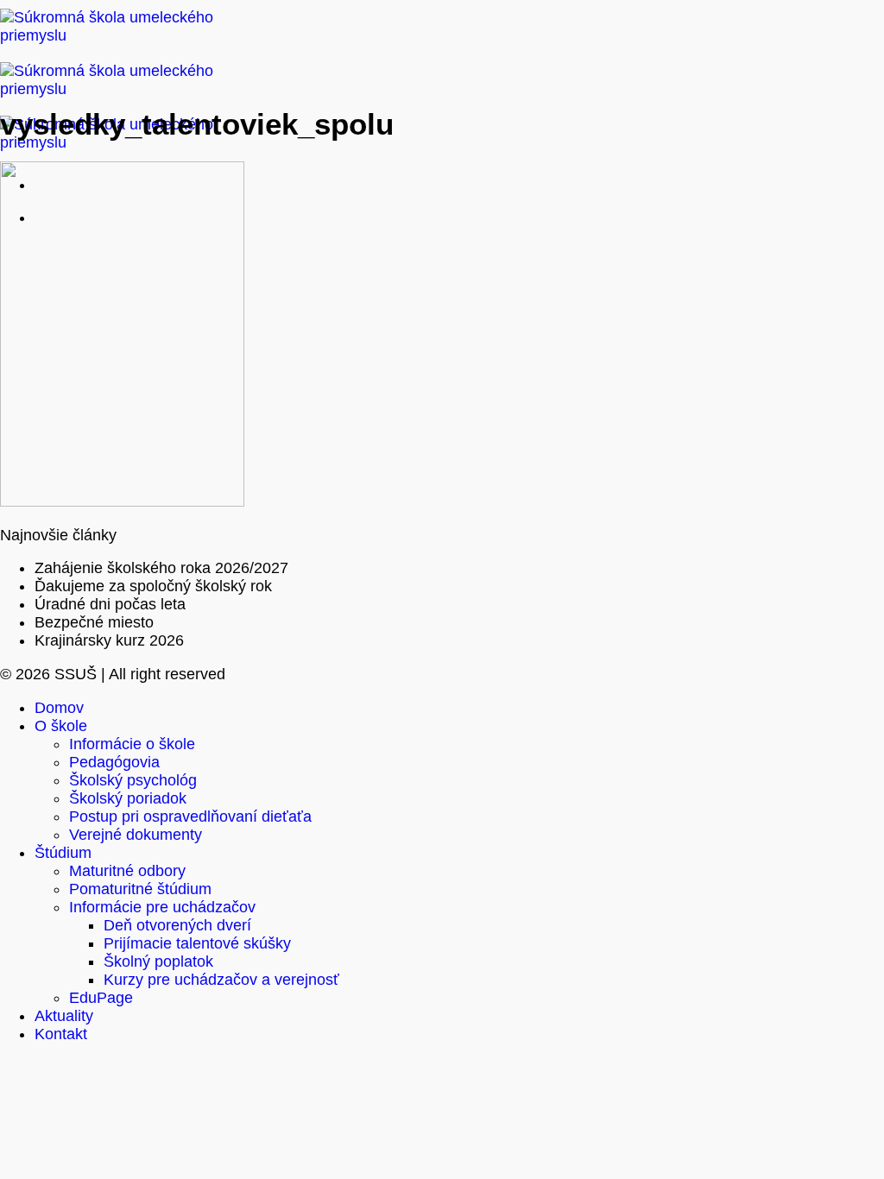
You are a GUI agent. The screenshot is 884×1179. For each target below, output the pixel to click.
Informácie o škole (132, 744)
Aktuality (64, 1016)
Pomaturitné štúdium (140, 889)
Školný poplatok (158, 961)
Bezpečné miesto (94, 622)
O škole (61, 726)
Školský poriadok (127, 798)
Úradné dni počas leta (110, 604)
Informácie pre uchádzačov (162, 907)
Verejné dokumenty (135, 834)
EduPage (101, 997)
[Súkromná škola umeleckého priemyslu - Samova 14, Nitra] (121, 89)
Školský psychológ (133, 780)
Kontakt (61, 1034)
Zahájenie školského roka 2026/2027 (161, 568)
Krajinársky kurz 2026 (109, 640)
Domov (59, 707)
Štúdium (63, 852)
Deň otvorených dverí (177, 925)
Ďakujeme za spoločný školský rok (153, 586)
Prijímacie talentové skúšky (197, 943)
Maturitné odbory (127, 871)
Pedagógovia (114, 762)
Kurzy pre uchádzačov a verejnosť (221, 979)
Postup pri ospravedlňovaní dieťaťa (190, 816)
